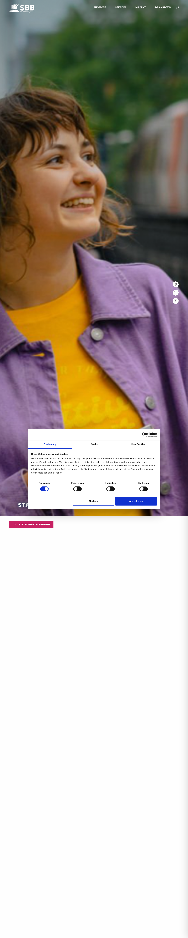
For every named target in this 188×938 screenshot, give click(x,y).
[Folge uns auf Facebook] (176, 284)
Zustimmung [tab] (50, 444)
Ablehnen (93, 501)
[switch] (77, 488)
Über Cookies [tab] (138, 444)
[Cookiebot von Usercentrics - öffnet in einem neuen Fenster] (144, 434)
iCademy (140, 7)
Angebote (100, 7)
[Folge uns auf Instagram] (176, 293)
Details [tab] (94, 444)
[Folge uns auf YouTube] (176, 301)
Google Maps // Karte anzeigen (115, 563)
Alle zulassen (136, 501)
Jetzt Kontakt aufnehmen (33, 524)
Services (120, 7)
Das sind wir (163, 7)
